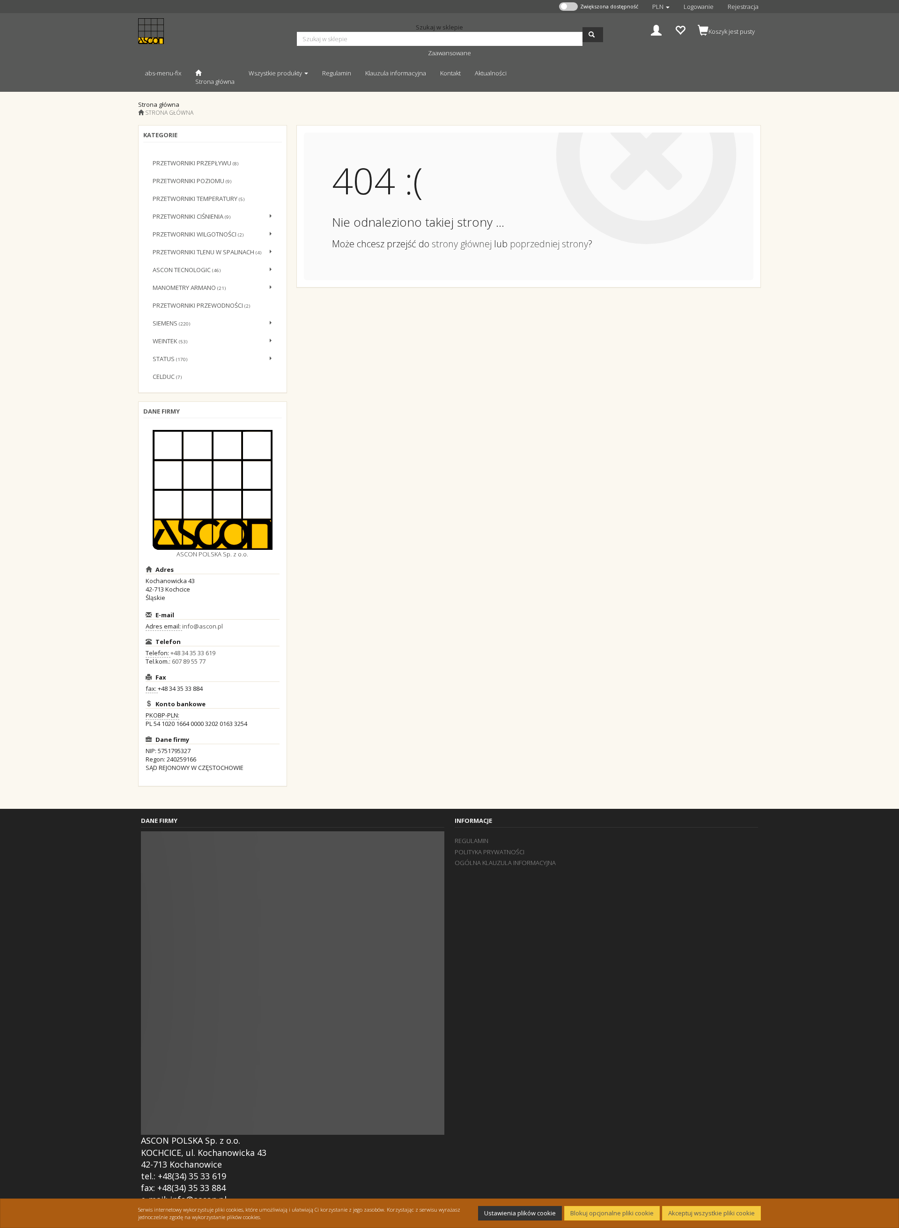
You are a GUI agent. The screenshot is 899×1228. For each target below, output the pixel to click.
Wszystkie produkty (276, 73)
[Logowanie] (656, 29)
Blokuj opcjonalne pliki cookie (612, 1213)
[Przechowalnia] (680, 29)
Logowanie (699, 6)
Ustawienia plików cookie (520, 1213)
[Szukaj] (592, 34)
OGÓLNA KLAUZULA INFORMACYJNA (505, 862)
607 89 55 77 (189, 661)
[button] (661, 6)
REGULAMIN (471, 840)
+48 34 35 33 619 (192, 653)
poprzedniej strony (549, 243)
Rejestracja (743, 6)
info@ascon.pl (202, 626)
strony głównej (462, 243)
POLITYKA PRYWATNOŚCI (489, 852)
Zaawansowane (449, 53)
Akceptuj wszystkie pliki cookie (711, 1213)
